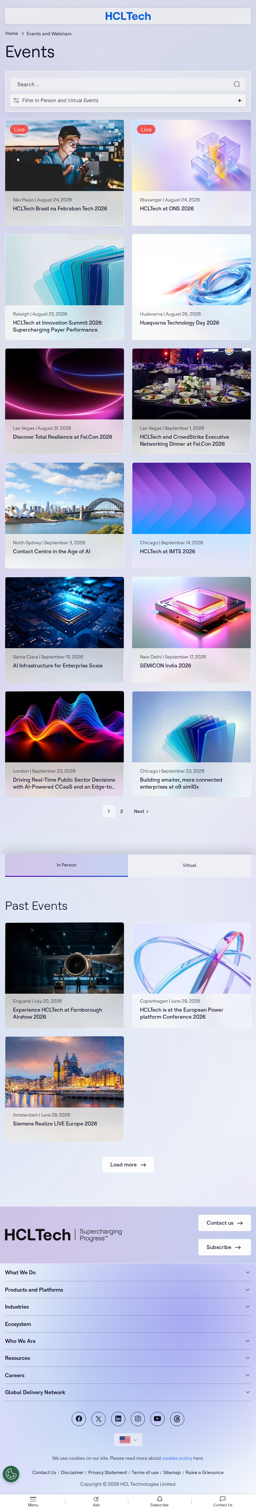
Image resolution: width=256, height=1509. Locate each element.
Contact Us (44, 1472)
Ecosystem (18, 1324)
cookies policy (177, 1458)
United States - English (128, 1439)
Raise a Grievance (205, 1472)
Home (11, 33)
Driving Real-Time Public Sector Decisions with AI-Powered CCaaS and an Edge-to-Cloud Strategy (64, 783)
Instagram (138, 1419)
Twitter (98, 1419)
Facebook (79, 1419)
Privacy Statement (107, 1472)
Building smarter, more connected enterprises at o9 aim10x (181, 783)
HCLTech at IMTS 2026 (167, 551)
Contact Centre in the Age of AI (51, 551)
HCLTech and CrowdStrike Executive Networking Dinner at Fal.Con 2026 (184, 440)
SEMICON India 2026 (165, 665)
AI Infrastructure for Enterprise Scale (58, 665)
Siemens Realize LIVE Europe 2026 (55, 1123)
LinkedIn (118, 1419)
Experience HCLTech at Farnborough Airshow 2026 (57, 1013)
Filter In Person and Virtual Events (60, 100)
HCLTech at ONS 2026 (167, 208)
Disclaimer (72, 1472)
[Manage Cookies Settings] (11, 1474)
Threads (177, 1419)
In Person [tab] (66, 865)
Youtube (157, 1419)
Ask (96, 1504)
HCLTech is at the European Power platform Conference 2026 (181, 1013)
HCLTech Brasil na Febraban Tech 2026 (60, 208)
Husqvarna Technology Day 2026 (179, 322)
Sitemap (172, 1472)
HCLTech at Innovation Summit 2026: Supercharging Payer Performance (58, 326)
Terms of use (145, 1472)
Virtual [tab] (189, 865)
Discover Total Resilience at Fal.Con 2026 (62, 436)
